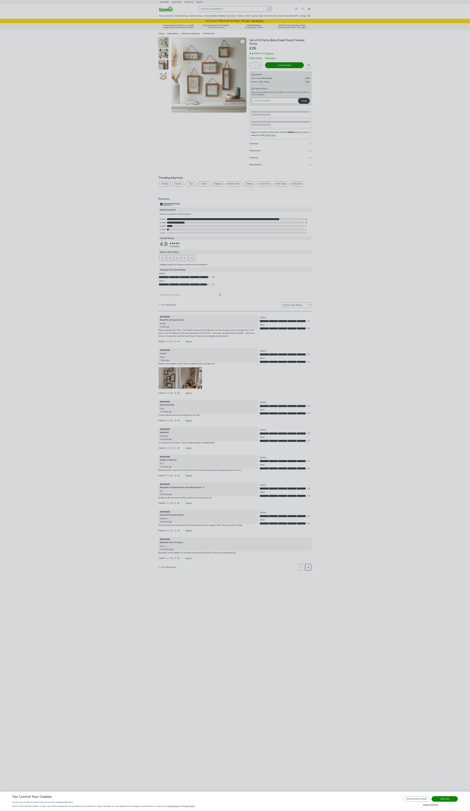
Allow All (444, 799)
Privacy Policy (189, 806)
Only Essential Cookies (416, 799)
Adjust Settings (430, 805)
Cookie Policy (173, 806)
